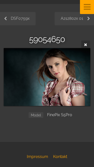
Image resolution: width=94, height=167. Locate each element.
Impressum (37, 156)
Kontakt (60, 156)
